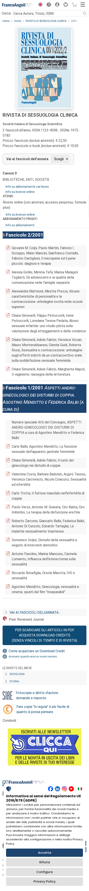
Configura (44, 872)
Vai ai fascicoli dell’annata (27, 159)
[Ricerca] (84, 13)
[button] (39, 5)
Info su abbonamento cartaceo (27, 186)
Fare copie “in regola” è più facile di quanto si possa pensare (42, 709)
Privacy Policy (44, 881)
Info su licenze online (20, 192)
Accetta (44, 853)
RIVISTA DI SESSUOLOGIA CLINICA (46, 21)
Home (6, 21)
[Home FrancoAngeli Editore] (17, 5)
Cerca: (6, 13)
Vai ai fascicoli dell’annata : (35, 612)
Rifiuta (44, 862)
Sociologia (17, 674)
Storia (14, 681)
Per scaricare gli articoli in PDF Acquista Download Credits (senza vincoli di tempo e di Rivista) (44, 635)
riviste (17, 21)
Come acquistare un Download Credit (37, 651)
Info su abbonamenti (20, 225)
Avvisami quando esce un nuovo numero (33, 656)
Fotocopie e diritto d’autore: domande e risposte (37, 695)
